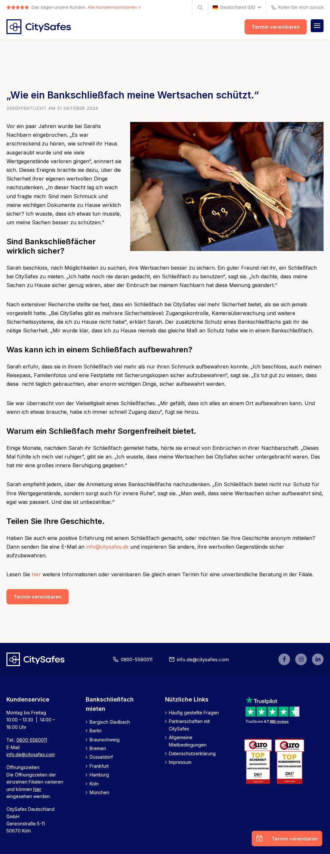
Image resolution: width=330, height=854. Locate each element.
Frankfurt (99, 766)
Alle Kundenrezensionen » (114, 7)
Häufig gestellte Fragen (194, 712)
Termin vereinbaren (276, 27)
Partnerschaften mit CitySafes (189, 725)
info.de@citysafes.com (203, 659)
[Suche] (200, 7)
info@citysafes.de (107, 546)
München (99, 792)
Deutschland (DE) (237, 7)
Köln (94, 783)
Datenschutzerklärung (192, 753)
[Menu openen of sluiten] (317, 25)
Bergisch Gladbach (110, 722)
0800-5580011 (136, 659)
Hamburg (99, 774)
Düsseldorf (101, 757)
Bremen (98, 748)
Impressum (180, 762)
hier (36, 574)
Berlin (96, 730)
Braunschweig (105, 739)
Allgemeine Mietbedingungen (188, 741)
